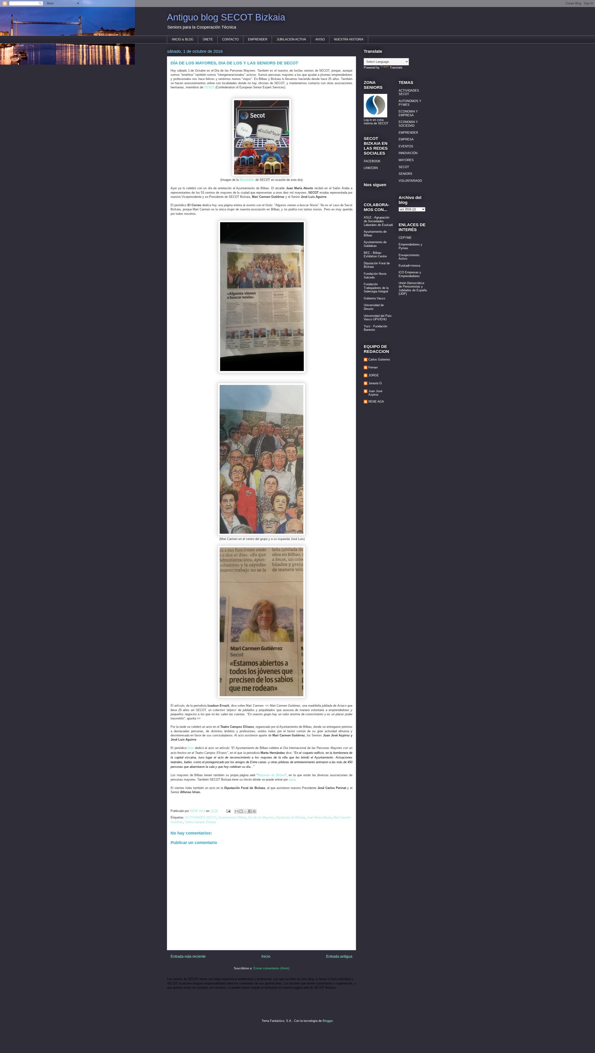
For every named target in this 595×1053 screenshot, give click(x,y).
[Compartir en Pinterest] (254, 811)
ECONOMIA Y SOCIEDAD (408, 123)
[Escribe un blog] (241, 811)
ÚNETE (208, 39)
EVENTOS (406, 146)
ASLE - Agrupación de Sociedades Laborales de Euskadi (378, 221)
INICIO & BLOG (182, 39)
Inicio (265, 956)
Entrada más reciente (188, 956)
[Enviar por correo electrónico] (236, 811)
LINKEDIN (371, 168)
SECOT (404, 167)
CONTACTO (230, 39)
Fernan (373, 367)
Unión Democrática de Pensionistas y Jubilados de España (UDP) (413, 288)
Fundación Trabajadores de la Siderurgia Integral (376, 287)
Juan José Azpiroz (375, 393)
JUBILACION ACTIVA (291, 39)
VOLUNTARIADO (410, 180)
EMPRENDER (257, 39)
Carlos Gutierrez (379, 359)
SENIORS (405, 174)
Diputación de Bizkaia (290, 817)
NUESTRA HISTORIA (349, 39)
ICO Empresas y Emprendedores (410, 274)
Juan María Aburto (319, 817)
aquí (292, 779)
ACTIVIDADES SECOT (201, 817)
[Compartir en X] (245, 811)
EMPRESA (406, 139)
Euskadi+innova (409, 265)
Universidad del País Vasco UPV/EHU (378, 317)
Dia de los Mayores (261, 817)
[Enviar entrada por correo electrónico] (228, 811)
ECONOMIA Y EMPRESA (408, 113)
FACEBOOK (372, 161)
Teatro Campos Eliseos (200, 822)
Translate (396, 67)
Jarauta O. (375, 383)
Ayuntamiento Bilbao (232, 817)
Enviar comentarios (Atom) (271, 968)
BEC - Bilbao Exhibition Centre (375, 254)
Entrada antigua (339, 956)
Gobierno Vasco (374, 298)
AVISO (320, 39)
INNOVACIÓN (408, 153)
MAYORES (406, 160)
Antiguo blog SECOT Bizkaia (226, 17)
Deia (191, 748)
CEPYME (405, 237)
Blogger (328, 1021)
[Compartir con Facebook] (250, 811)
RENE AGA (376, 401)
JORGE (373, 375)
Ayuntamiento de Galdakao (375, 244)
